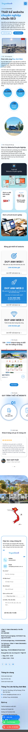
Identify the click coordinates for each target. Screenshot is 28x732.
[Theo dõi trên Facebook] (2, 664)
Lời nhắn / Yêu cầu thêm (9, 599)
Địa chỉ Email (6, 586)
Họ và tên (6, 571)
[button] (25, 3)
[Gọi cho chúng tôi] (9, 664)
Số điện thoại (7, 578)
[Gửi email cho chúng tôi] (6, 664)
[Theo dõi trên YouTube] (13, 664)
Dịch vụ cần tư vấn (8, 593)
